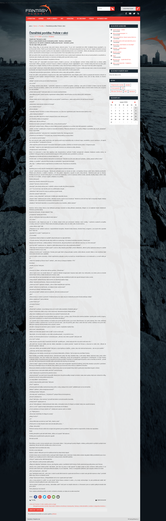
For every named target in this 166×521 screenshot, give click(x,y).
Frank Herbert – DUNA (119, 29)
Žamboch (132, 91)
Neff (125, 91)
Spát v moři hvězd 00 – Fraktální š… (122, 63)
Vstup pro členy (128, 8)
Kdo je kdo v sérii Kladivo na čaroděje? (123, 44)
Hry (62, 19)
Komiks (41, 19)
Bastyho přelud (117, 52)
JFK (123, 88)
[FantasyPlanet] (38, 16)
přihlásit (54, 514)
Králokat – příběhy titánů (119, 48)
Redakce (51, 36)
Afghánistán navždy (117, 85)
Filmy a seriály (52, 19)
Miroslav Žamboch (116, 91)
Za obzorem (81, 19)
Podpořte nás (36, 519)
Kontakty (30, 519)
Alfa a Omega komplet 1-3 (120, 33)
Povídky (34, 500)
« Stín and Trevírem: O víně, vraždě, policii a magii (42, 504)
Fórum (91, 19)
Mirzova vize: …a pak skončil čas (122, 59)
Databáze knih (102, 19)
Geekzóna (70, 19)
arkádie (127, 85)
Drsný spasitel (115, 88)
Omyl (114, 55)
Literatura (31, 19)
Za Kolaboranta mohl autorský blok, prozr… (124, 41)
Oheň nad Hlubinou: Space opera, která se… (125, 37)
